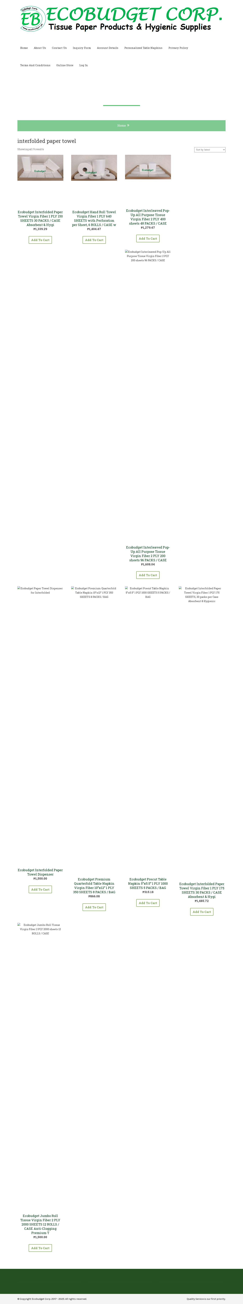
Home (24, 48)
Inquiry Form (82, 48)
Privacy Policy (178, 48)
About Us (40, 48)
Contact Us (59, 48)
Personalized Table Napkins (143, 48)
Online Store (64, 65)
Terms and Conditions (35, 65)
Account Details (107, 48)
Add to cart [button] (40, 240)
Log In (83, 65)
